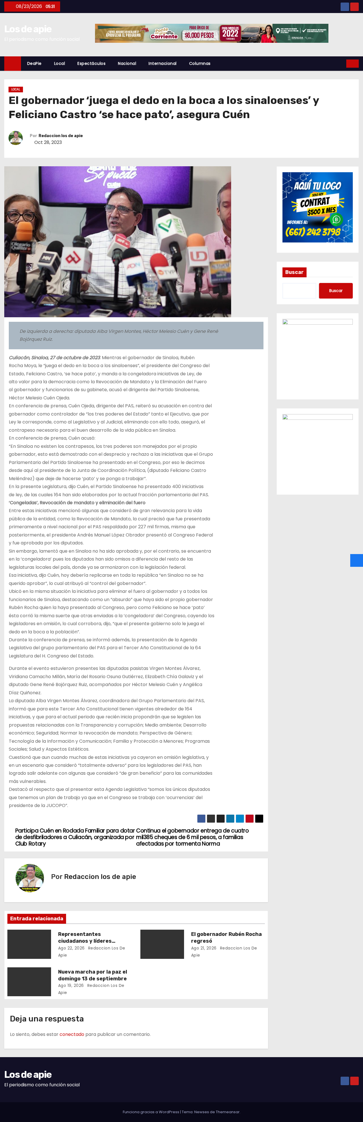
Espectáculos (91, 63)
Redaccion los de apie (61, 135)
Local (59, 63)
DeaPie (34, 63)
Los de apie (27, 29)
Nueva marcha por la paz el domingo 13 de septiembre (92, 975)
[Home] (12, 63)
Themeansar (228, 1112)
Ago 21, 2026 (204, 948)
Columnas (200, 63)
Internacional (163, 63)
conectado (72, 1034)
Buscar (294, 272)
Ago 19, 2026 (71, 985)
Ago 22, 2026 (71, 948)
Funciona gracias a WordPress (151, 1112)
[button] (342, 63)
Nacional (127, 63)
